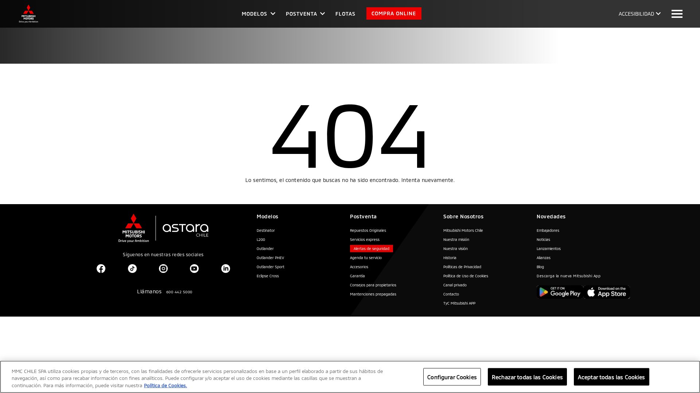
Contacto (451, 294)
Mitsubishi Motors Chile (463, 230)
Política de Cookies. (165, 385)
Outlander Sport (270, 267)
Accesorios (359, 267)
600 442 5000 (179, 292)
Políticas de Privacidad (462, 267)
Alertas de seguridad (371, 248)
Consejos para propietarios (373, 285)
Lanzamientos (549, 248)
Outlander (265, 248)
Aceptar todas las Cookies (611, 376)
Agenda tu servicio (366, 257)
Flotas (345, 14)
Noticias (543, 239)
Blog (540, 267)
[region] (350, 377)
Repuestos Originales (368, 230)
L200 (261, 239)
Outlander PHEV (270, 257)
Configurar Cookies (452, 376)
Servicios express (365, 239)
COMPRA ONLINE (394, 13)
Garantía (357, 276)
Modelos (254, 14)
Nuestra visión (455, 248)
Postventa (301, 14)
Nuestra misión (456, 239)
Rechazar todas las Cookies (527, 376)
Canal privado (455, 285)
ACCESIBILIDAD (636, 14)
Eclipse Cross (268, 276)
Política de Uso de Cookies (465, 276)
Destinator (266, 230)
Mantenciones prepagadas (373, 294)
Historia (449, 257)
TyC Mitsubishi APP (459, 303)
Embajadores (548, 230)
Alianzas (544, 257)
